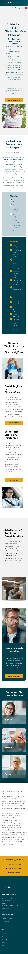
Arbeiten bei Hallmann (8, 918)
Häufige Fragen (6, 942)
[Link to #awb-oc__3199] (3, 8)
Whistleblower (5, 908)
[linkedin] (9, 887)
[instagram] (6, 887)
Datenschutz (5, 940)
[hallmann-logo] (7, 3)
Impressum (5, 937)
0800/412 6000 (6, 900)
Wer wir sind (5, 934)
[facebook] (3, 887)
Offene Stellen (5, 921)
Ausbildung (5, 924)
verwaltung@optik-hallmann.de (10, 905)
